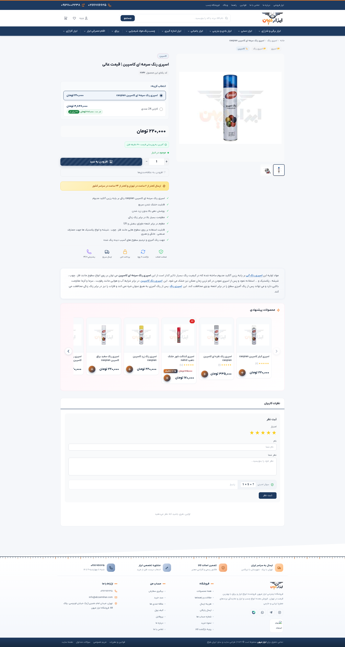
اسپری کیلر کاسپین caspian (254, 356)
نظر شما (272, 455)
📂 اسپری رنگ (259, 48)
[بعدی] (68, 351)
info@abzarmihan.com (101, 597)
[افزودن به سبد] (242, 372)
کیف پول (159, 610)
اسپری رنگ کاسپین (151, 281)
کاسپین (163, 56)
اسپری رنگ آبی (254, 275)
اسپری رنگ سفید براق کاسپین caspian (107, 358)
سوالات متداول (83, 642)
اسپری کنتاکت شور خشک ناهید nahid (181, 358)
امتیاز (274, 426)
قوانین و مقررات (117, 642)
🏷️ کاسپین (243, 48)
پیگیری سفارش (156, 591)
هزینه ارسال (205, 603)
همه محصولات (204, 591)
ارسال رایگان (205, 610)
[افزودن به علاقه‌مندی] (241, 322)
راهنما (234, 5)
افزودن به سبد (99, 162)
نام (275, 441)
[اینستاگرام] (279, 612)
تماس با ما (254, 5)
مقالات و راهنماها (203, 597)
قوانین (243, 5)
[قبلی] (276, 351)
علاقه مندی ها (156, 603)
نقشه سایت (67, 642)
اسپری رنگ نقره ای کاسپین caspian (217, 358)
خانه (282, 40)
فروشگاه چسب (213, 5)
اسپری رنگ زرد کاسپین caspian (145, 358)
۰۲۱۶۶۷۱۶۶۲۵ (98, 565)
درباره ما (266, 5)
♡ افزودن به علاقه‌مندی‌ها (152, 172)
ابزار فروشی (278, 5)
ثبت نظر (267, 495)
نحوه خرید (206, 623)
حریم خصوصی (100, 642)
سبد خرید (158, 597)
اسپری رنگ (272, 40)
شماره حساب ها (203, 616)
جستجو (128, 18)
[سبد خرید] (66, 18)
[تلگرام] (271, 612)
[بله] (253, 612)
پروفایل (159, 616)
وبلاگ (225, 5)
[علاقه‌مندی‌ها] (74, 18)
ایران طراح (211, 642)
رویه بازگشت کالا (203, 629)
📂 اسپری (275, 48)
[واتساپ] (262, 612)
